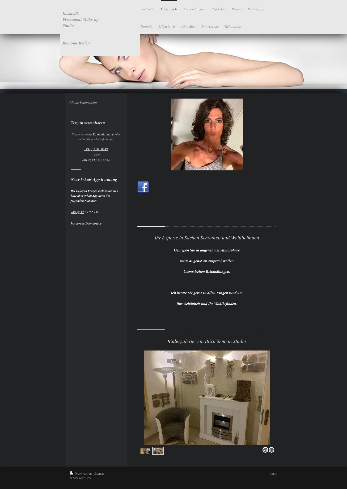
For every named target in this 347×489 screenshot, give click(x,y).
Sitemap (99, 473)
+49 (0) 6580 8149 (96, 149)
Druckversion (83, 473)
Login (273, 473)
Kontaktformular (103, 134)
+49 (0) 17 (88, 160)
